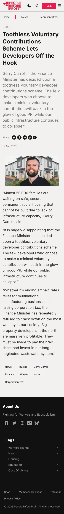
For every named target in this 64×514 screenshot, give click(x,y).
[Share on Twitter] (14, 137)
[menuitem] (7, 492)
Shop (7, 491)
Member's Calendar (30, 491)
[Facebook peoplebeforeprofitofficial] (6, 423)
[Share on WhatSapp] (35, 137)
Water (37, 374)
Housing (22, 366)
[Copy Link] (30, 137)
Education (15, 464)
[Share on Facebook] (19, 137)
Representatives (49, 16)
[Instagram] (22, 423)
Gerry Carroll (41, 366)
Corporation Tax (14, 381)
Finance (9, 374)
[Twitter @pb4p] (14, 423)
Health (12, 453)
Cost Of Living (18, 470)
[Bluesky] (36, 423)
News (24, 16)
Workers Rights (18, 447)
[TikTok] (29, 423)
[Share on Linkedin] (24, 137)
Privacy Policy (12, 498)
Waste (24, 374)
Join (49, 5)
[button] (29, 5)
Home (6, 16)
